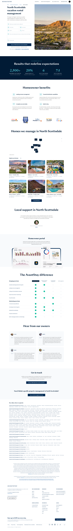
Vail (33, 421)
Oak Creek (55, 405)
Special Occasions (34, 506)
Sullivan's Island (49, 451)
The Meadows (16, 426)
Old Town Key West (12, 425)
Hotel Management (59, 505)
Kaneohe (48, 431)
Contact (57, 511)
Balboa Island (39, 408)
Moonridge (23, 413)
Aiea (24, 431)
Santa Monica (40, 416)
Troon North (30, 406)
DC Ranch (28, 405)
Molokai (12, 432)
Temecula (22, 417)
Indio (10, 412)
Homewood (50, 411)
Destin (50, 423)
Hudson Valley (42, 439)
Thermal (30, 417)
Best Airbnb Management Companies (48, 494)
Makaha (60, 431)
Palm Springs (34, 415)
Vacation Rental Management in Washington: (17, 459)
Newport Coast (43, 413)
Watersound (35, 426)
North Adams (49, 436)
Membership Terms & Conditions (29, 524)
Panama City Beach (22, 425)
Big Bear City (14, 410)
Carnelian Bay (37, 410)
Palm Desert (29, 415)
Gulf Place (30, 424)
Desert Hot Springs (24, 411)
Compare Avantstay (45, 496)
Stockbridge (11, 437)
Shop (43, 511)
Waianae (42, 432)
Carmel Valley (32, 410)
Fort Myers (20, 424)
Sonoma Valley (54, 416)
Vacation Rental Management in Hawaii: (16, 431)
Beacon (30, 439)
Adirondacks (27, 439)
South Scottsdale (24, 406)
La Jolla (22, 412)
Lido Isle (47, 412)
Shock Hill (27, 421)
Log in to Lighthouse (11, 498)
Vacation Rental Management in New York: (16, 439)
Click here (22, 477)
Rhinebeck (10, 440)
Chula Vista (50, 410)
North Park (54, 413)
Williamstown (16, 437)
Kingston (46, 439)
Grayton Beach (25, 424)
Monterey (19, 413)
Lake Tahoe (43, 412)
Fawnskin (36, 411)
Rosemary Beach (31, 425)
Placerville (23, 421)
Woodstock (19, 440)
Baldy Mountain (32, 419)
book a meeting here (25, 49)
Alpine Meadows (33, 408)
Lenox (46, 436)
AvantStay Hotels (45, 508)
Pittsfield (58, 436)
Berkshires (34, 436)
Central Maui (28, 431)
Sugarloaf (58, 416)
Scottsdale (16, 406)
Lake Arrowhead (29, 412)
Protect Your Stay (45, 509)
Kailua (45, 431)
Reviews (43, 497)
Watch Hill (27, 449)
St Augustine (58, 425)
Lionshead (10, 421)
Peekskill (54, 439)
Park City (35, 457)
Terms (9, 524)
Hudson (38, 439)
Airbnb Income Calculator (60, 494)
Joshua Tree (13, 412)
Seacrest (50, 425)
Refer (57, 509)
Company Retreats (35, 505)
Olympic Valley (20, 415)
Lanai (58, 431)
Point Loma (43, 415)
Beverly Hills (59, 408)
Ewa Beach (36, 431)
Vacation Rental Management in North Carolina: (17, 443)
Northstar (57, 413)
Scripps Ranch (45, 416)
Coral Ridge (41, 423)
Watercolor (30, 426)
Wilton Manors (39, 426)
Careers (57, 508)
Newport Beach (28, 413)
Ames (25, 419)
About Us (57, 506)
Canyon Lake (28, 455)
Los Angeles (51, 412)
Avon (28, 419)
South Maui (33, 432)
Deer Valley (25, 457)
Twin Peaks (37, 417)
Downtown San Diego (31, 411)
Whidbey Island (51, 459)
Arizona (21, 4)
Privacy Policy (13, 524)
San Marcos (21, 416)
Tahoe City (10, 417)
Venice (41, 417)
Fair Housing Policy (20, 524)
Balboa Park (43, 408)
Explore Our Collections (45, 499)
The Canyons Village (40, 457)
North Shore (16, 432)
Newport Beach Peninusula (35, 413)
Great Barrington (39, 436)
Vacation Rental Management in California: (16, 408)
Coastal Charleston (34, 451)
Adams (28, 436)
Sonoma (49, 416)
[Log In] (69, 2)
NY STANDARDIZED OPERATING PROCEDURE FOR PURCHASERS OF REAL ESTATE (44, 479)
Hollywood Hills (44, 411)
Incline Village (54, 411)
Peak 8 (20, 421)
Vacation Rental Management (45, 1)
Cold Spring (34, 439)
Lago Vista (53, 455)
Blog (43, 491)
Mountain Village (15, 421)
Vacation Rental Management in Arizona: (16, 405)
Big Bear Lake (19, 410)
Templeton (26, 417)
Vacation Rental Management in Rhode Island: (17, 449)
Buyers (33, 492)
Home (8, 4)
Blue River (36, 419)
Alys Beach (27, 423)
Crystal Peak (51, 419)
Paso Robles (39, 415)
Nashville (26, 453)
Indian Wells (59, 411)
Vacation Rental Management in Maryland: (16, 434)
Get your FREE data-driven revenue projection (19, 44)
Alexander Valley (27, 408)
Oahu (26, 432)
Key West (43, 424)
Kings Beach (18, 412)
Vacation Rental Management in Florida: (16, 423)
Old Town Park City (30, 457)
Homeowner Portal (64, 1)
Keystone (58, 419)
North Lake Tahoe (49, 413)
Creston (19, 411)
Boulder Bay (27, 410)
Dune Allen (11, 424)
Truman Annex (21, 426)
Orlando (17, 425)
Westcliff (43, 417)
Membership (44, 506)
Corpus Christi (33, 455)
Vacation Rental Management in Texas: (16, 455)
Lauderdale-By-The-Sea (48, 424)
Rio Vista (27, 425)
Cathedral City (42, 410)
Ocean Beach (11, 415)
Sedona (20, 406)
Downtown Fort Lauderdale (56, 423)
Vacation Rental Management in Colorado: (16, 419)
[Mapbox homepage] (11, 154)
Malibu (54, 412)
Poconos (27, 447)
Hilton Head (44, 451)
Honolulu (42, 431)
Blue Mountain (32, 423)
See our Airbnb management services (36, 395)
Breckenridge (41, 419)
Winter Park (48, 421)
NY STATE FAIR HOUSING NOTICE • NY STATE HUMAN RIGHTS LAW (28, 479)
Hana (39, 431)
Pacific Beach (25, 415)
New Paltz (50, 439)
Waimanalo (49, 432)
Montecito (15, 413)
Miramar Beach (55, 424)
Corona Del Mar (11, 411)
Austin (24, 455)
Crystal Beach (46, 423)
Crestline (16, 411)
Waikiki (46, 432)
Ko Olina (55, 431)
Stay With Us (37, 1)
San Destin (36, 425)
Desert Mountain (33, 405)
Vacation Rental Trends (45, 492)
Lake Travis (57, 455)
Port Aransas (62, 455)
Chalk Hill (46, 410)
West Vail (40, 421)
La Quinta (25, 412)
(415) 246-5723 (17, 49)
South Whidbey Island (44, 459)
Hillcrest (40, 411)
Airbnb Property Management (60, 492)
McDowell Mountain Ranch (49, 405)
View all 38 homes (36, 200)
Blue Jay (23, 410)
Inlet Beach (39, 424)
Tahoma (18, 417)
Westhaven (44, 421)
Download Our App (45, 505)
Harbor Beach (34, 424)
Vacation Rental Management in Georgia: (16, 429)
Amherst (31, 436)
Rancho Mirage (54, 415)
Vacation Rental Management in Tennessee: (17, 453)
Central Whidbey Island (29, 459)
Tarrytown (14, 440)
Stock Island (11, 426)
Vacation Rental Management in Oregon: (16, 445)
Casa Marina (37, 423)
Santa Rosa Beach (42, 425)
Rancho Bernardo (48, 415)
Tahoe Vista (15, 417)
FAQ (42, 513)
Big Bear (10, 410)
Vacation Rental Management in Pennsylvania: (17, 447)
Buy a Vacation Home (55, 1)
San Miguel (30, 416)
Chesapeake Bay (27, 434)
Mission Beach (11, 413)
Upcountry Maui (38, 432)
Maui (10, 432)
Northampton (54, 436)
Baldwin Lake (54, 408)
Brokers (33, 496)
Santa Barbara (35, 416)
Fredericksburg (44, 455)
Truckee (33, 417)
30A (24, 423)
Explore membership (60, 519)
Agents (33, 491)
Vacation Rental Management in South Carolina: (17, 451)
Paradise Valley (11, 406)
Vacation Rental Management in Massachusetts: (17, 436)
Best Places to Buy (35, 497)
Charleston (28, 451)
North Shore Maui (22, 432)
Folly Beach (39, 451)
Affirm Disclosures (39, 524)
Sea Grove (47, 425)
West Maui (53, 432)
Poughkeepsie (58, 439)
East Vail (55, 419)
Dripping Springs (38, 455)
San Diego (17, 416)
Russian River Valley (12, 416)
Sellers (33, 494)
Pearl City (29, 432)
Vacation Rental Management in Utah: (16, 457)
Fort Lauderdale (15, 424)
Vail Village (36, 421)
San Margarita (26, 416)
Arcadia (25, 405)
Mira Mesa (57, 412)
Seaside (54, 425)
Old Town (59, 405)
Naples (59, 424)
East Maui (32, 431)
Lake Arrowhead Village (37, 412)
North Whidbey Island (37, 459)
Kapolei (52, 431)
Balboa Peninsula (49, 408)
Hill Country (49, 455)
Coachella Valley (55, 410)
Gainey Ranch (39, 405)
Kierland (43, 405)
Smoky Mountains (31, 453)
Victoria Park (26, 426)
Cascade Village (46, 419)
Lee (43, 436)
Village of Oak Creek (35, 406)
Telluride (31, 421)
